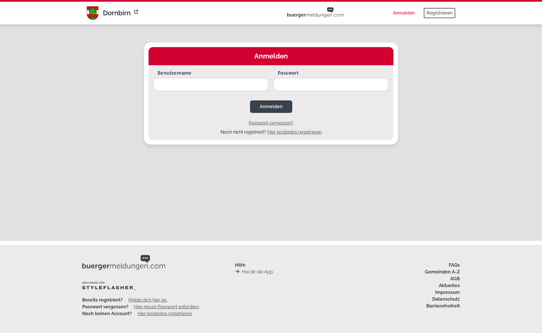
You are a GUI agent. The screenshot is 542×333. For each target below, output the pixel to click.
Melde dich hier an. (147, 300)
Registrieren (439, 13)
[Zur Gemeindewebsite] (136, 13)
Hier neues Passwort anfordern (166, 306)
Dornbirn (117, 13)
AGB (455, 278)
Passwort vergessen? (271, 123)
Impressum (447, 292)
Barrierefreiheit (443, 306)
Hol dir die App (257, 272)
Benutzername (175, 73)
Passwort (288, 73)
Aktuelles (449, 285)
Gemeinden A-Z (442, 272)
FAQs (454, 265)
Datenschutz (446, 299)
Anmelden (404, 13)
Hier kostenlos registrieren (294, 132)
